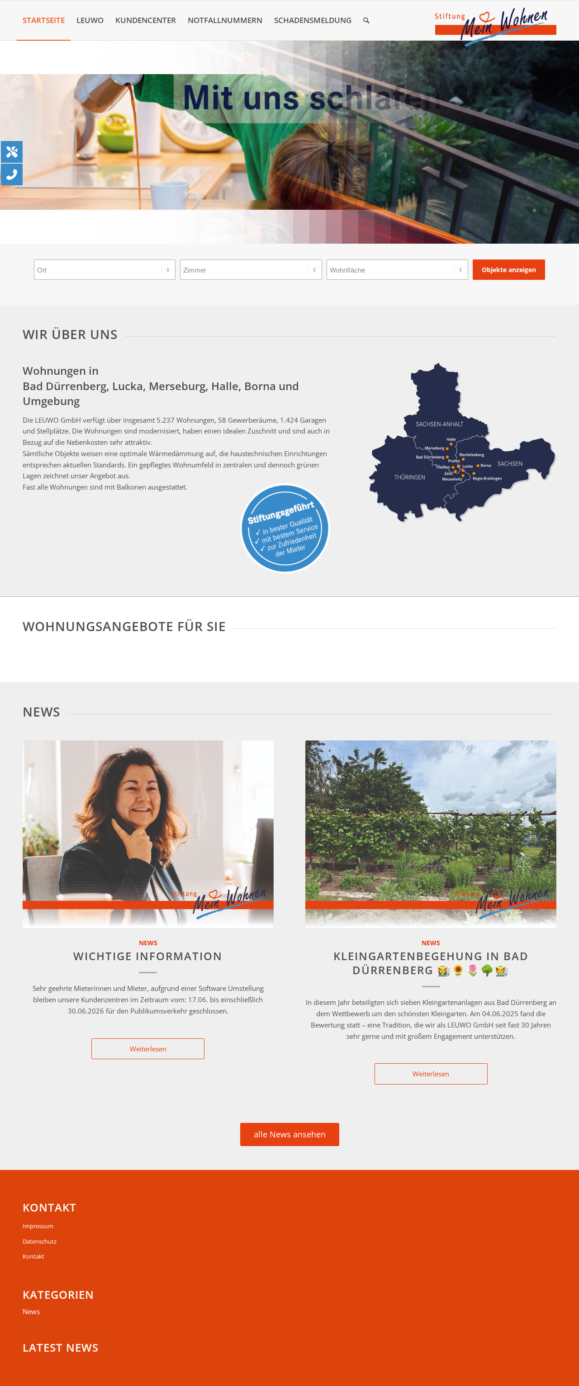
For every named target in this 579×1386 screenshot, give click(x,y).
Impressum (38, 1226)
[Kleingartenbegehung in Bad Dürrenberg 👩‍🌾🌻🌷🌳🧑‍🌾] (430, 834)
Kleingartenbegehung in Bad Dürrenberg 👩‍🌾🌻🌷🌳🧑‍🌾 (431, 962)
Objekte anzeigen (509, 269)
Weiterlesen (148, 1048)
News (148, 943)
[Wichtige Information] (148, 834)
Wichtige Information (148, 955)
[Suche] (366, 20)
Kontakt (33, 1256)
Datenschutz (40, 1241)
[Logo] (495, 27)
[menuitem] (44, 20)
